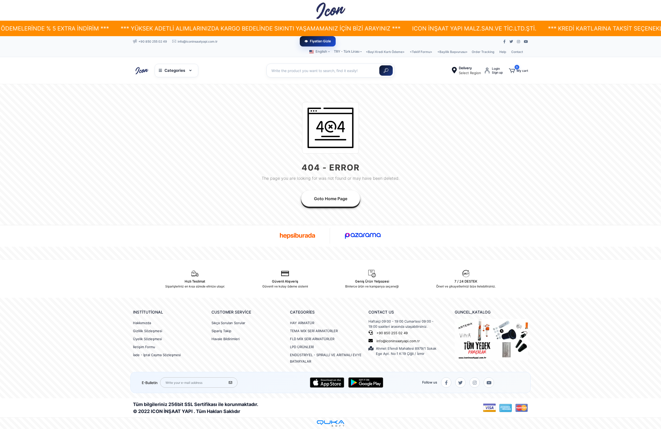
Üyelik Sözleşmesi (147, 339)
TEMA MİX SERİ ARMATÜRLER (314, 331)
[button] (518, 70)
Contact (517, 52)
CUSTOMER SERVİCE (231, 312)
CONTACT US (381, 312)
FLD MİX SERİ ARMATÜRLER (312, 339)
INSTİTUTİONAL (148, 312)
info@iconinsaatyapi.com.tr (398, 341)
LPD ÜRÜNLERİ (302, 347)
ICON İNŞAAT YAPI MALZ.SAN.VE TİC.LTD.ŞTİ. (432, 28)
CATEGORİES (302, 312)
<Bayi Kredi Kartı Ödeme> (385, 52)
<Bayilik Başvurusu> (452, 52)
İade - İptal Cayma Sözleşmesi (157, 355)
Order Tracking (483, 52)
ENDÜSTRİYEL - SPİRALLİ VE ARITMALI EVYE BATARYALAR (325, 358)
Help (502, 52)
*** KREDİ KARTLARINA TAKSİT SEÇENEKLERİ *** (572, 28)
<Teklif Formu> (421, 52)
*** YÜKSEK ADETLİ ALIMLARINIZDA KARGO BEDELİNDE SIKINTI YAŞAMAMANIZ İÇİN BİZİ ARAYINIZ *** (218, 28)
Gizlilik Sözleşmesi (147, 331)
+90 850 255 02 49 (391, 333)
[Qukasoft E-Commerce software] (330, 423)
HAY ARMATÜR (302, 323)
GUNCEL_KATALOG (473, 312)
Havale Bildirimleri (225, 339)
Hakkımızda (142, 323)
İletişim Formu (144, 347)
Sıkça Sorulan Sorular (228, 323)
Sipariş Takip (221, 331)
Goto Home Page (330, 198)
